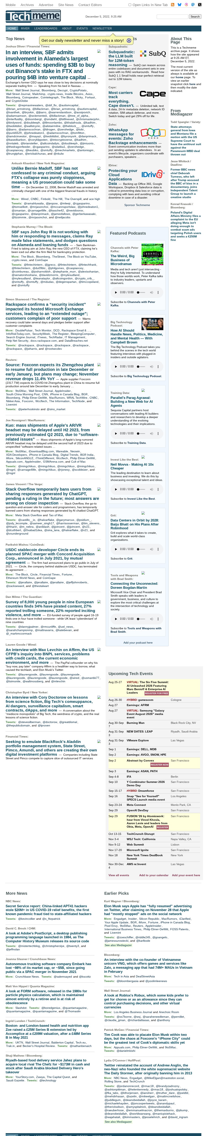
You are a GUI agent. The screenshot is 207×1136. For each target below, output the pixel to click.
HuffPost (134, 1060)
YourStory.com (24, 1077)
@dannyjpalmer (28, 626)
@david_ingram (178, 1117)
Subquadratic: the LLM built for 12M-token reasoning (122, 58)
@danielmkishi (126, 1050)
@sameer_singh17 (42, 523)
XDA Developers (16, 454)
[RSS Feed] (172, 5)
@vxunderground (17, 533)
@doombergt (33, 119)
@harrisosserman (67, 523)
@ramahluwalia (34, 203)
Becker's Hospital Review (39, 1046)
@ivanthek (13, 112)
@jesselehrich (151, 1117)
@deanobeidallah (134, 1100)
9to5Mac (20, 390)
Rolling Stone (113, 1081)
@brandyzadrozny (167, 1086)
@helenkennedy (138, 1089)
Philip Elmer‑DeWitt (34, 397)
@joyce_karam (157, 1100)
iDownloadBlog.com (41, 451)
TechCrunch (36, 1021)
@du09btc (39, 268)
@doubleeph (32, 122)
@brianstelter (29, 143)
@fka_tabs (111, 1092)
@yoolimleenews (156, 981)
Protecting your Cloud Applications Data (123, 177)
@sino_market (56, 409)
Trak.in (10, 1046)
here (192, 84)
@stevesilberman (29, 722)
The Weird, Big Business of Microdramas (122, 260)
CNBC (35, 199)
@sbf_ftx (51, 105)
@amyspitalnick (136, 1106)
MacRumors (57, 397)
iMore (9, 458)
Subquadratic (118, 46)
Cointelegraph (50, 97)
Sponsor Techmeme (137, 205)
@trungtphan (14, 153)
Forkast (90, 97)
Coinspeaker (30, 97)
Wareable (62, 451)
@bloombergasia (127, 981)
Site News (66, 5)
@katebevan (64, 630)
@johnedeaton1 (34, 132)
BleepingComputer (83, 333)
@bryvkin (28, 112)
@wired (74, 677)
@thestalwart (40, 586)
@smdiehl (50, 119)
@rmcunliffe (48, 626)
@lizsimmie (19, 217)
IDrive (112, 165)
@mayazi (35, 136)
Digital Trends (69, 454)
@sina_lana (51, 530)
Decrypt (63, 90)
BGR (84, 394)
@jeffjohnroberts (76, 582)
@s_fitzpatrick (51, 918)
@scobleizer (80, 469)
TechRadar (56, 337)
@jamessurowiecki (116, 940)
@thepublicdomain (18, 725)
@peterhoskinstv (29, 409)
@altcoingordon (62, 278)
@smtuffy (87, 126)
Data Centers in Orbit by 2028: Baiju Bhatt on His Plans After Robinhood (135, 524)
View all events (119, 875)
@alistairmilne (51, 126)
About (67, 28)
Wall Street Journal (27, 90)
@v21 (86, 526)
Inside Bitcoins (74, 94)
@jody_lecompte (16, 523)
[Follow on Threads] (186, 5)
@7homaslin (73, 1011)
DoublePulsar (24, 330)
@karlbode (143, 940)
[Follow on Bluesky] (179, 5)
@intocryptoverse (61, 139)
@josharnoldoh (41, 271)
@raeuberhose (114, 1110)
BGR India (86, 454)
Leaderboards (45, 28)
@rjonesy (64, 469)
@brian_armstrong (18, 108)
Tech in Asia (121, 976)
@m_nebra (26, 526)
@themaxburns (164, 1110)
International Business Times (123, 929)
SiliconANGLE (24, 458)
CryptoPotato (78, 90)
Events (82, 28)
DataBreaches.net (76, 340)
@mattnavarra (44, 630)
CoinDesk (37, 544)
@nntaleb (12, 143)
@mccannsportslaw (62, 206)
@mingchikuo (27, 466)
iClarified (184, 918)
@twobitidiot (14, 126)
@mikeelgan (147, 1096)
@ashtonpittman (115, 1089)
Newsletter (102, 28)
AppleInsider (63, 390)
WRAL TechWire (77, 397)
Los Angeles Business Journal (133, 1012)
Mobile (11, 5)
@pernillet (177, 1016)
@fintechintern (33, 264)
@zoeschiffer (125, 937)
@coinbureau (20, 271)
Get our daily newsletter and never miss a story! (82, 40)
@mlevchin (58, 681)
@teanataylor (41, 278)
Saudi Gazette (15, 1080)
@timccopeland (88, 281)
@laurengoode (27, 674)
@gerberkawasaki (83, 213)
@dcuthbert (13, 530)
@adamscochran (29, 129)
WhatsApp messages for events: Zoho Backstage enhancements (133, 136)
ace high (94, 199)
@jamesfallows (60, 213)
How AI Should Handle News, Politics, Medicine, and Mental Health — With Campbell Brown (137, 336)
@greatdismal (68, 722)
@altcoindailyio (49, 143)
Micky (79, 97)
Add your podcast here (138, 642)
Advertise (46, 5)
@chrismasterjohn (87, 119)
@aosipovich (82, 112)
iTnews (41, 337)
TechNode (78, 401)
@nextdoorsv (74, 210)
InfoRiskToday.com (18, 333)
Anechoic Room (169, 1012)
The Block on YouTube (81, 256)
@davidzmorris (48, 275)
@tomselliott (19, 206)
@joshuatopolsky (176, 1089)
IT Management (75, 337)
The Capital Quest (58, 1077)
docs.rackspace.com (44, 340)
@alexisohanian (88, 271)
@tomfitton (77, 132)
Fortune (67, 574)
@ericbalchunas (35, 153)
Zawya (40, 1077)
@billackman (40, 108)
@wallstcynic (32, 126)
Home (12, 28)
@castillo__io (26, 519)
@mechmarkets (65, 150)
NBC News (13, 901)
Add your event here (186, 875)
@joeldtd (182, 1092)
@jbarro (41, 112)
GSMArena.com (53, 461)
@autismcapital (68, 105)
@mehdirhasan (114, 1096)
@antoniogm (85, 150)
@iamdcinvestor (16, 136)
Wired (25, 199)
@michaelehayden (116, 1103)
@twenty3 (72, 946)
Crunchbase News (42, 959)
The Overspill (72, 199)
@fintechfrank (87, 264)
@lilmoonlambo (52, 122)
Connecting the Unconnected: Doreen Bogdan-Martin (134, 586)
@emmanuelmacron (139, 1110)
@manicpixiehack (163, 1113)
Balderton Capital (62, 1042)
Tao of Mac (56, 515)
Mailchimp (38, 94)
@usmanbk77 (90, 677)
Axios (89, 94)
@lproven (44, 725)
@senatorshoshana (24, 275)
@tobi (79, 129)
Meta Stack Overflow (28, 515)
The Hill (57, 199)
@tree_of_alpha (78, 115)
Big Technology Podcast (144, 376)
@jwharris (30, 348)
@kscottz (85, 976)
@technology (47, 1080)
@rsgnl (10, 469)
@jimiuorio (86, 143)
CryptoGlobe (20, 100)
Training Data (136, 442)
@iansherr (147, 1092)
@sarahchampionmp (19, 630)
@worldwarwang (139, 1113)
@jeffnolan (13, 949)
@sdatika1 (58, 146)
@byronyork (68, 136)
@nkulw (59, 153)
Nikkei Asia (13, 401)
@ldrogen (49, 129)
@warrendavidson (60, 112)
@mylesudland (69, 275)
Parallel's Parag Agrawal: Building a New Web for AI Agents (132, 402)
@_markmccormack (19, 633)
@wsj (137, 1016)
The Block (67, 97)
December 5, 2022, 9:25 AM (103, 16)
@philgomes (56, 268)
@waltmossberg (33, 681)
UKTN (19, 1042)
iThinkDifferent (45, 458)
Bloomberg (49, 90)
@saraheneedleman (156, 1016)
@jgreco (50, 264)
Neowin (75, 451)
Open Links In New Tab (150, 5)
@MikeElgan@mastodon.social (164, 1078)
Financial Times (38, 46)
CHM (32, 928)
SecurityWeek (41, 333)
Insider (132, 918)
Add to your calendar (153, 875)
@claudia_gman (115, 1020)
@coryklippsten (38, 139)
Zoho (112, 124)
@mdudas (47, 281)
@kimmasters (131, 1117)
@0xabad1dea (32, 530)
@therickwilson (114, 1106)
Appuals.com (14, 461)
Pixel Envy (111, 925)
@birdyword (13, 122)
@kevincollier (26, 918)
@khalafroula (72, 122)
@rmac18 (147, 1086)
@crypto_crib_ (84, 278)
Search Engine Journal (20, 337)
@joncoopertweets (142, 1103)
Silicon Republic (149, 918)
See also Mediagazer (118, 945)
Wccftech (41, 401)
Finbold (45, 199)
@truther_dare (165, 1092)
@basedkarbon (16, 139)
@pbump (182, 1110)
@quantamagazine (74, 1007)
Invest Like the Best (141, 498)
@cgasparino (41, 146)
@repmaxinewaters (30, 105)
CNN (45, 394)
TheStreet (58, 256)
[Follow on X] (199, 5)
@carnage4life (37, 210)
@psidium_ (83, 519)
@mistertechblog (29, 946)
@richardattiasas (138, 1020)
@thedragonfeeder (18, 146)
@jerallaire (25, 582)
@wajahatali (112, 1117)
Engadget (120, 918)
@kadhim (89, 122)
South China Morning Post (23, 394)
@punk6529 (14, 132)
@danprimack (87, 136)
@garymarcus (65, 519)
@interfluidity (14, 119)
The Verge (35, 484)
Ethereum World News (20, 577)
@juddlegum (113, 1100)
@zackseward (15, 586)
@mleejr (65, 203)
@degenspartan (66, 281)
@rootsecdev (53, 348)
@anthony (163, 1020)
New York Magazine (50, 163)
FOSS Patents (179, 929)
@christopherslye (53, 946)
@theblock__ (70, 126)
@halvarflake (45, 519)
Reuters (11, 359)
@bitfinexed (66, 119)
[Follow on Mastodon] (192, 5)
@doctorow (50, 722)
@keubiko (31, 150)
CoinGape (41, 260)
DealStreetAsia (145, 976)
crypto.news (55, 94)
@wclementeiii (38, 115)
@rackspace (26, 345)
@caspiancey (14, 150)
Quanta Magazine (42, 986)
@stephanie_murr (64, 271)
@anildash (42, 526)
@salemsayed (63, 976)
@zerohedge (65, 129)
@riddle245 (142, 937)
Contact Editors (90, 5)
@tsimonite (13, 681)
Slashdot (20, 1007)
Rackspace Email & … (76, 330)
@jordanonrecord (128, 1086)
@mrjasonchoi (39, 206)
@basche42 (56, 210)
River (25, 28)
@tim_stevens (90, 523)
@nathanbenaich (81, 1046)
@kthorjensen (129, 1092)
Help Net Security (17, 340)
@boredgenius (50, 1007)
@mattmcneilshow (168, 1096)
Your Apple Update (116, 922)
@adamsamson (16, 115)
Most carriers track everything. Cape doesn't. (121, 99)
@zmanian (18, 210)
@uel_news (65, 626)
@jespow (52, 203)
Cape (112, 87)
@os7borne (124, 1016)
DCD (56, 330)
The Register (40, 299)
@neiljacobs (62, 217)
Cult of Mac (78, 461)
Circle (34, 574)
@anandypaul (165, 1103)
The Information (59, 401)
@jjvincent (57, 526)
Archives (27, 5)
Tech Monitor (43, 330)
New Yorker (39, 692)
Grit (129, 558)
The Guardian (32, 596)
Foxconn (27, 401)
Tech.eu (81, 1042)
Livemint (11, 404)
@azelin (131, 1096)
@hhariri (11, 526)
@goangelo (159, 937)
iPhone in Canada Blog (64, 394)
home (179, 77)
